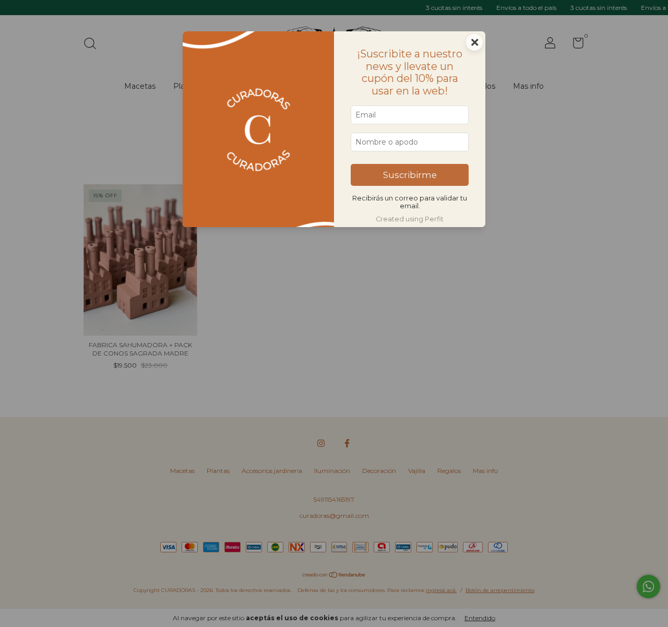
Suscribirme (410, 175)
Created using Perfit (410, 219)
